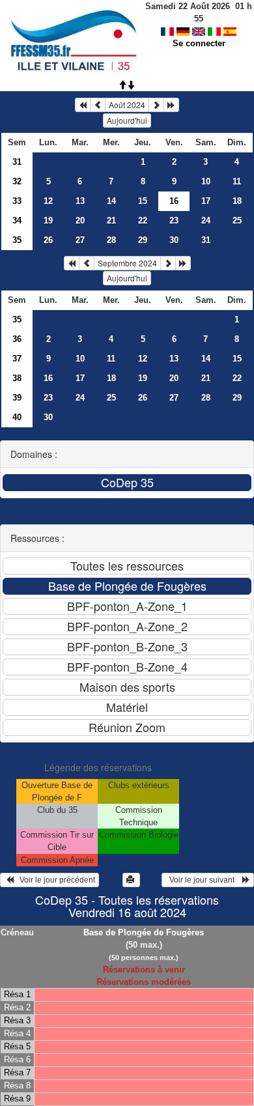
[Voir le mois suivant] (156, 105)
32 (16, 181)
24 (205, 220)
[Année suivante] (171, 105)
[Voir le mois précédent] (98, 105)
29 (142, 240)
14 (111, 201)
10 (205, 181)
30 (173, 240)
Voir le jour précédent (54, 880)
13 (80, 201)
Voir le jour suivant (203, 880)
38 (16, 378)
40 (16, 417)
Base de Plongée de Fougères (143, 932)
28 (111, 240)
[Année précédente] (83, 105)
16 (48, 378)
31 (16, 162)
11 (237, 181)
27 (80, 240)
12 (48, 201)
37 (16, 358)
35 (16, 240)
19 (48, 220)
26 (48, 240)
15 (142, 201)
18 (237, 201)
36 (16, 339)
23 (173, 220)
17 (205, 201)
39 (16, 398)
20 (80, 220)
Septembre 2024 (127, 262)
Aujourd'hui (127, 120)
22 (142, 220)
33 (16, 201)
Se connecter (199, 43)
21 (111, 220)
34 (16, 220)
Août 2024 (127, 104)
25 (237, 220)
